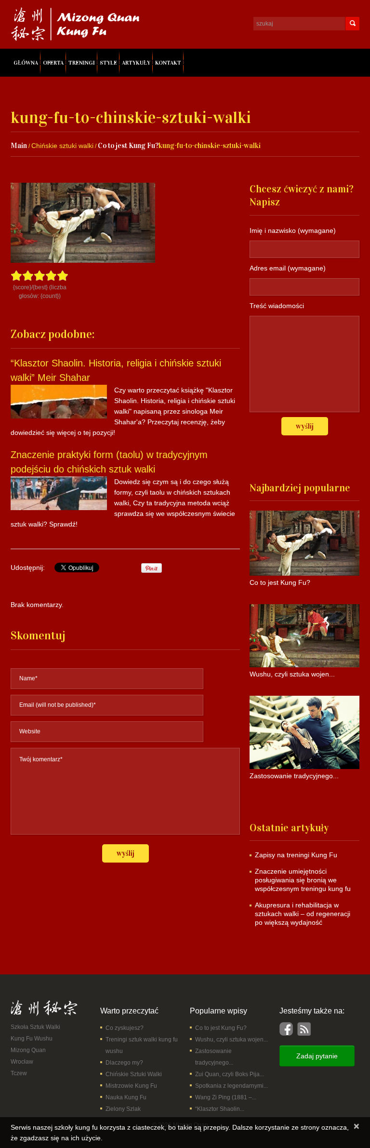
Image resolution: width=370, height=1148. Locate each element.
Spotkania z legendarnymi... (231, 1085)
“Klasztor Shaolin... (219, 1109)
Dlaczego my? (124, 1062)
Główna (25, 62)
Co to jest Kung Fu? (128, 145)
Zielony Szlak (123, 1109)
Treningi (81, 62)
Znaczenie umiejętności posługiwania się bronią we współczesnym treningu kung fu (303, 879)
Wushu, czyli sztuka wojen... (231, 1039)
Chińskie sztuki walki (62, 145)
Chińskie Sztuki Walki (134, 1074)
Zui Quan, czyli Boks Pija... (229, 1074)
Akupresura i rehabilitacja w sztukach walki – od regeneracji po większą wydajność (302, 913)
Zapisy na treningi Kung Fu (296, 855)
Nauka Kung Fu (126, 1097)
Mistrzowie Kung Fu (131, 1085)
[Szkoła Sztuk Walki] (44, 1008)
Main (19, 145)
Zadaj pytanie (317, 1056)
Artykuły (136, 62)
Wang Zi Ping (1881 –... (225, 1097)
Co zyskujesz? (125, 1028)
